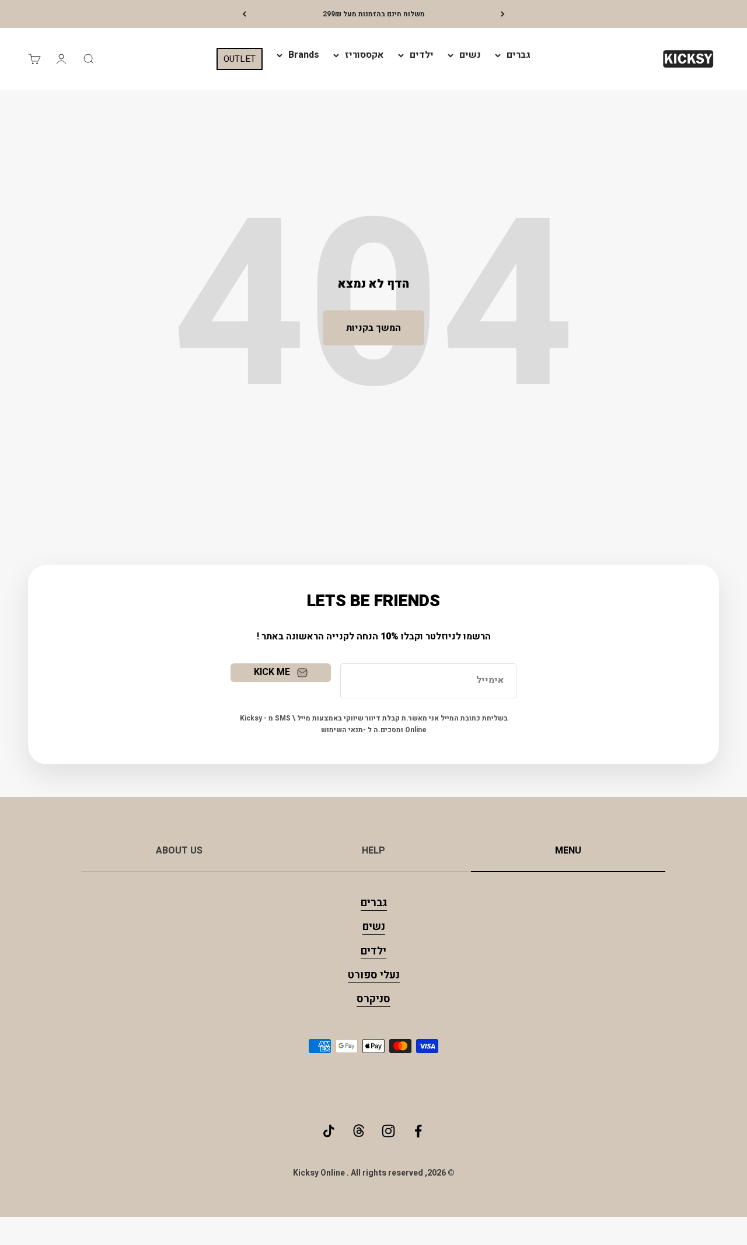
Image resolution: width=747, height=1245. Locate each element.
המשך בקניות (373, 328)
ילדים (422, 55)
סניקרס (373, 999)
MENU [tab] (568, 851)
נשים (470, 55)
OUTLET (240, 59)
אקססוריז (364, 55)
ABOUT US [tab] (179, 851)
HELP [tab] (373, 851)
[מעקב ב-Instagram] (388, 1131)
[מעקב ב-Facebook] (418, 1131)
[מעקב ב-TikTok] (329, 1131)
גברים (518, 55)
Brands (303, 55)
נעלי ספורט (374, 975)
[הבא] (244, 14)
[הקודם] (503, 14)
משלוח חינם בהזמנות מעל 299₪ (374, 14)
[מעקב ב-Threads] (358, 1131)
